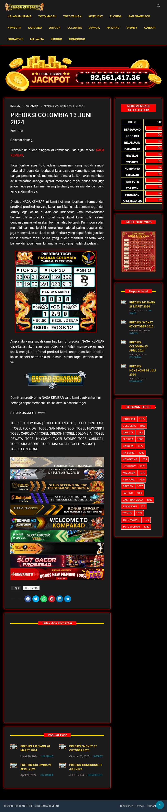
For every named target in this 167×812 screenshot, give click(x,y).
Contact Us (153, 806)
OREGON (54, 27)
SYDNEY (131, 27)
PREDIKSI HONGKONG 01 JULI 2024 (85, 767)
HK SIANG (113, 27)
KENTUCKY (95, 16)
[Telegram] (67, 598)
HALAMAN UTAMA (19, 16)
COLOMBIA (74, 27)
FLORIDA (116, 16)
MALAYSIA (37, 39)
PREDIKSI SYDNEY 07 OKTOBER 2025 (83, 748)
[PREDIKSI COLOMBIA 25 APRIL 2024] (13, 765)
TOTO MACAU (47, 16)
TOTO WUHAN (72, 16)
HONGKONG (77, 39)
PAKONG (56, 39)
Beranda (15, 106)
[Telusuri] (158, 7)
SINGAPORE (15, 39)
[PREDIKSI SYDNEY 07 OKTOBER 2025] (62, 746)
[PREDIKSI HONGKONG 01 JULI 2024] (62, 765)
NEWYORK (14, 27)
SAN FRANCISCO (139, 16)
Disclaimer (126, 806)
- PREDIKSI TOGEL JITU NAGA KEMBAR (36, 806)
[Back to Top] (160, 805)
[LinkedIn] (59, 598)
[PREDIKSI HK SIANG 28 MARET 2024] (13, 746)
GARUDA (149, 27)
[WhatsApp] (43, 598)
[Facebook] (27, 598)
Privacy (140, 806)
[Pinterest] (51, 598)
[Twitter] (35, 598)
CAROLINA (35, 27)
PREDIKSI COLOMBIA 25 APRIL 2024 (36, 767)
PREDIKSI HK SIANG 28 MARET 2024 (35, 748)
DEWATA (94, 27)
